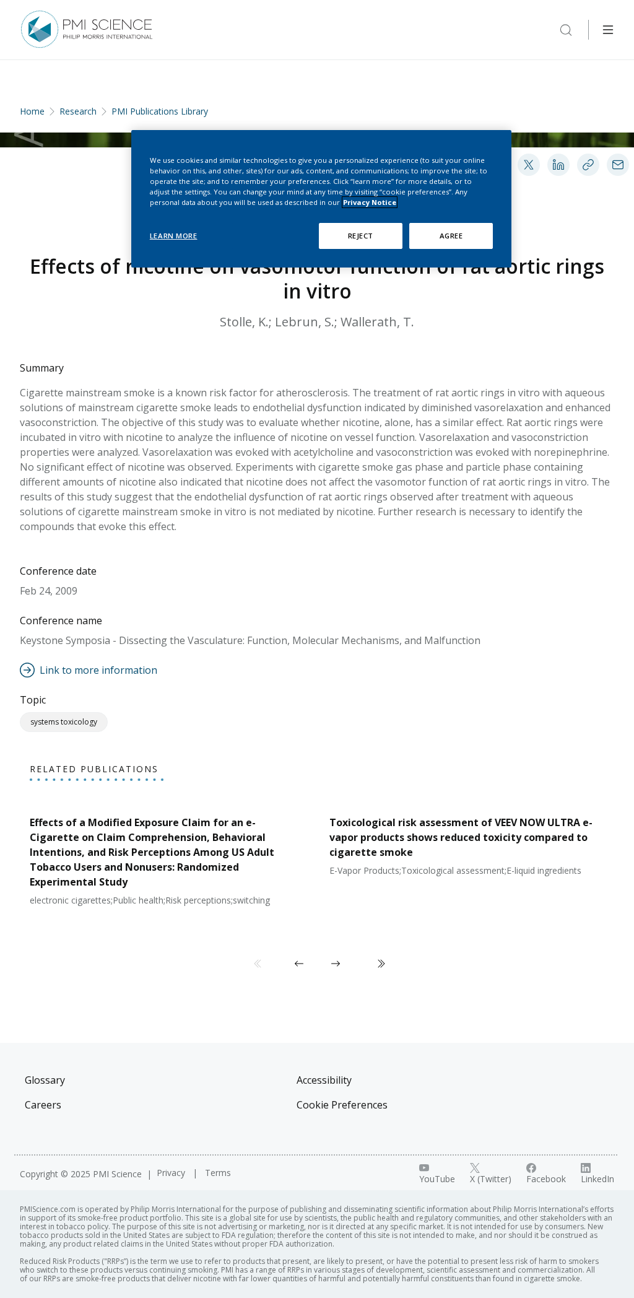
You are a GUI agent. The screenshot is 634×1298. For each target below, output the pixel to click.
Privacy (172, 1172)
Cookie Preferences (342, 1105)
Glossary (45, 1080)
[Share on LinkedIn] (558, 165)
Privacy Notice (369, 202)
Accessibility (324, 1080)
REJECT (360, 235)
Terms (218, 1172)
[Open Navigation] (608, 30)
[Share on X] (529, 165)
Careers (43, 1105)
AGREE (451, 235)
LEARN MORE (174, 235)
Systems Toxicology (63, 722)
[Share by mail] (618, 165)
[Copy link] (588, 165)
